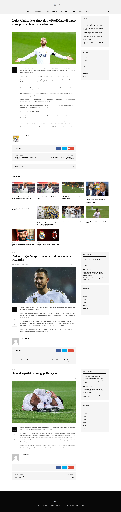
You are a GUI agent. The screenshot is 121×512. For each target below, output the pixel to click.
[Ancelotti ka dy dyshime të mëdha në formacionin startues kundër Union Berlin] (23, 187)
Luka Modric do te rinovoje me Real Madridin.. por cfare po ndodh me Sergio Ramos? (62, 360)
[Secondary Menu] (106, 12)
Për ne (88, 11)
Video (80, 11)
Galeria (85, 60)
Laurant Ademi (15, 264)
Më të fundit (37, 11)
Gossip (73, 11)
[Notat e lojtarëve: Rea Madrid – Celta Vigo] (73, 212)
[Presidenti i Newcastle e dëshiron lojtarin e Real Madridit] (23, 235)
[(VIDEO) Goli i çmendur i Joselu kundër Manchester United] (73, 187)
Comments (19, 166)
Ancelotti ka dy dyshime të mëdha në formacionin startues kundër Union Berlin (93, 24)
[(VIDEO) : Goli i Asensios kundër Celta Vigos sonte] (97, 212)
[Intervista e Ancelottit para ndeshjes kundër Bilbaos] (48, 187)
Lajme (47, 11)
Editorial (64, 11)
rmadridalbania (25, 136)
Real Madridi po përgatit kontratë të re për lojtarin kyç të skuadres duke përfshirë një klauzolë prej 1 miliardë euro (46, 224)
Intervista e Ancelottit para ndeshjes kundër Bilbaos (93, 29)
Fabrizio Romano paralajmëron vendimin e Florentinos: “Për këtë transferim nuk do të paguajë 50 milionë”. (93, 38)
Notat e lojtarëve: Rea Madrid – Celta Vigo (71, 221)
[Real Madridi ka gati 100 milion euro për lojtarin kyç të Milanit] (48, 235)
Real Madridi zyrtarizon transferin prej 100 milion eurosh (93, 43)
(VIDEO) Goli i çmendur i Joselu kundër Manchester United (92, 33)
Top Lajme (85, 73)
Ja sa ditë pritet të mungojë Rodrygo (23, 359)
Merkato (55, 11)
